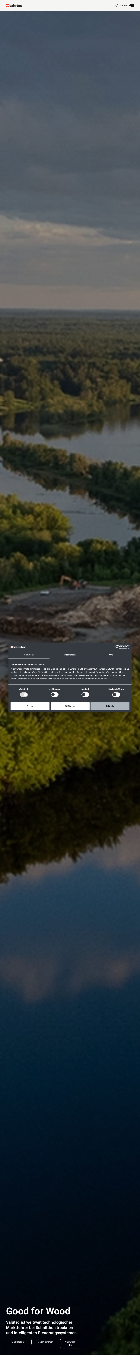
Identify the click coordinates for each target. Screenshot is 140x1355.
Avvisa (30, 706)
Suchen (123, 5)
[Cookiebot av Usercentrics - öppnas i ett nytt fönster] (117, 647)
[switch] (55, 694)
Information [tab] (70, 655)
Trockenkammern (44, 1342)
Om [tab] (111, 655)
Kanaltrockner (17, 1342)
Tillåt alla (110, 706)
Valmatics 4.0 (70, 1344)
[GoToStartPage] (15, 5)
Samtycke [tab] (29, 655)
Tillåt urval (70, 706)
